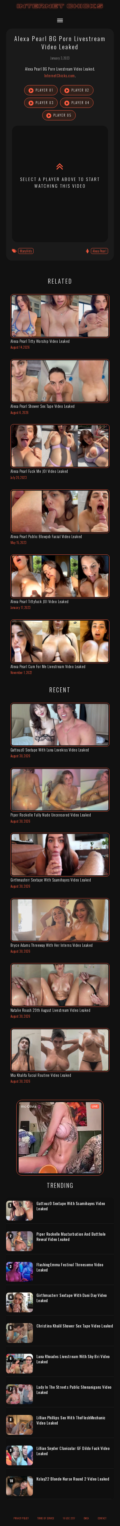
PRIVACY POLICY (21, 1518)
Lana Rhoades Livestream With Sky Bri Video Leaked (73, 1359)
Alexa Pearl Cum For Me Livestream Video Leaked (48, 666)
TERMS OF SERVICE (45, 1518)
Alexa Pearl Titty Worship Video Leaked (40, 341)
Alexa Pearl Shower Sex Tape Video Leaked (42, 406)
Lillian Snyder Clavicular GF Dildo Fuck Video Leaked (73, 1451)
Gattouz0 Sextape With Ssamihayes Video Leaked (70, 1206)
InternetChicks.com (59, 75)
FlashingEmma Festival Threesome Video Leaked (69, 1267)
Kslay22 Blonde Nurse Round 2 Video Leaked (73, 1478)
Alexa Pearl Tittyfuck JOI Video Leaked (39, 601)
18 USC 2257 (69, 1518)
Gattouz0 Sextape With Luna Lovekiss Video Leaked (49, 750)
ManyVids (26, 251)
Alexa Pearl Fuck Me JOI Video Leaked (39, 471)
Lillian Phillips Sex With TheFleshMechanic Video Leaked (70, 1420)
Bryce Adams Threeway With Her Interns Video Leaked (51, 945)
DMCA (86, 1518)
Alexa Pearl (100, 251)
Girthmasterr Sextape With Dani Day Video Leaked (71, 1298)
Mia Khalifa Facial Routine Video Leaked (40, 1075)
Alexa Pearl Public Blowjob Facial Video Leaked (46, 536)
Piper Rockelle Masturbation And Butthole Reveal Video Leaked (71, 1236)
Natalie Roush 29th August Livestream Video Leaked (50, 1010)
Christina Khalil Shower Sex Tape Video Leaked (74, 1325)
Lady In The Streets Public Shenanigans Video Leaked (74, 1389)
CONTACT (102, 1518)
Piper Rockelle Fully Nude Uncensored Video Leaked (50, 815)
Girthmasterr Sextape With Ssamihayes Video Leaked (50, 880)
